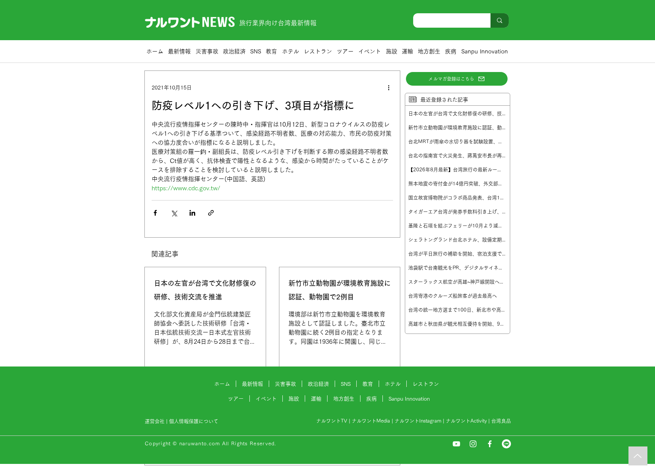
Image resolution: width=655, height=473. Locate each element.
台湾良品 (501, 420)
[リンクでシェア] (211, 212)
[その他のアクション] (388, 87)
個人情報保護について (194, 421)
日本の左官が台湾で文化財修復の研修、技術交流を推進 (205, 290)
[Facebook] (489, 443)
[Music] (637, 455)
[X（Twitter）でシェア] (173, 212)
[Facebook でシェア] (155, 212)
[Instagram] (473, 443)
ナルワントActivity (466, 420)
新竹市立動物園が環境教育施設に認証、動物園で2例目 (339, 290)
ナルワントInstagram (418, 420)
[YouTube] (456, 443)
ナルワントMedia (371, 420)
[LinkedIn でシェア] (192, 212)
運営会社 (155, 421)
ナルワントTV (331, 420)
